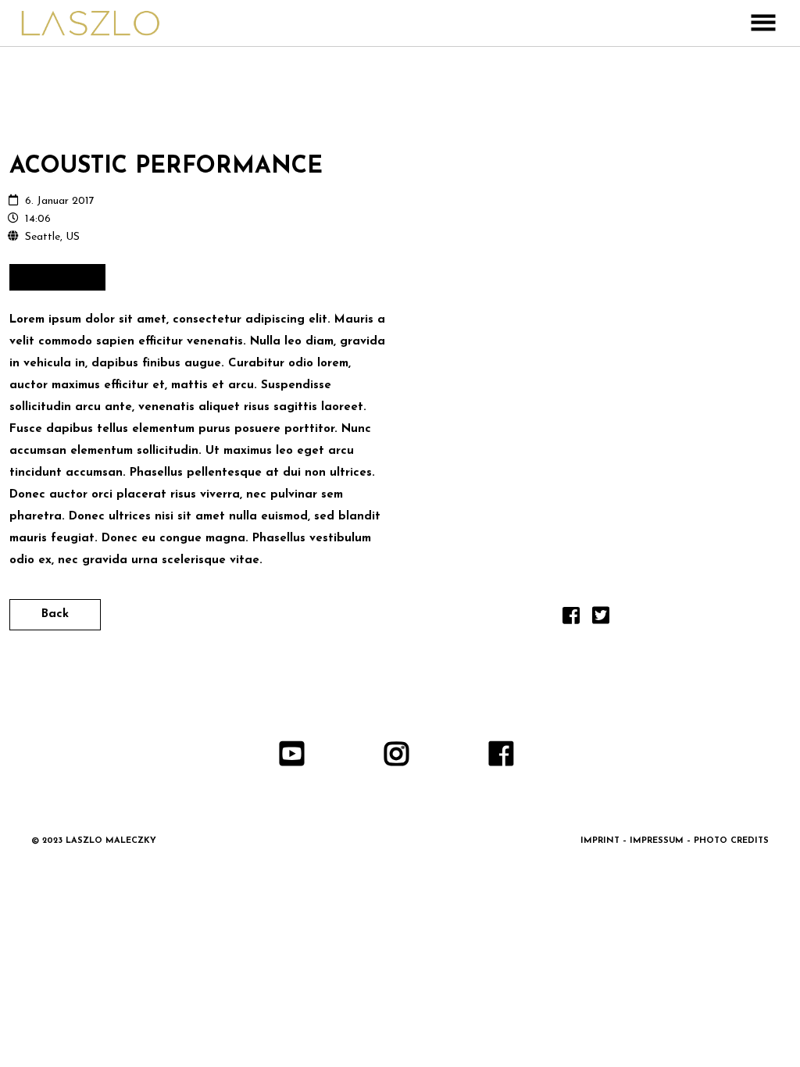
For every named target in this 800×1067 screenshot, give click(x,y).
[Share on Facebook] (571, 620)
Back (55, 614)
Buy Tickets (57, 277)
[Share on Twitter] (601, 620)
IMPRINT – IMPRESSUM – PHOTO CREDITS (674, 841)
